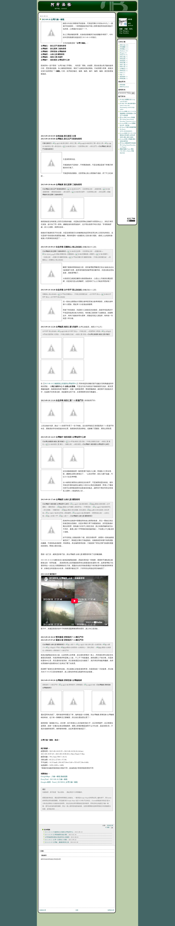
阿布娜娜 (124, 47)
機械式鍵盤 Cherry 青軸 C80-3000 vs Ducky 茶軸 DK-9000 (127, 151)
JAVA (122, 73)
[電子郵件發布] (111, 827)
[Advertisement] (127, 185)
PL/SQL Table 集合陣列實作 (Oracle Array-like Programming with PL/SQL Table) (128, 106)
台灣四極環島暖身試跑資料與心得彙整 (57, 837)
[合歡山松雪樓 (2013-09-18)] (74, 358)
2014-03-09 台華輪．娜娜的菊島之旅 (57, 842)
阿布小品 (124, 45)
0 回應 (107, 827)
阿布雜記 (124, 49)
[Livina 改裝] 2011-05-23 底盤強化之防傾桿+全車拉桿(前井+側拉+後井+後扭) (128, 135)
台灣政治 (124, 69)
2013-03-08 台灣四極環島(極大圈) (56, 834)
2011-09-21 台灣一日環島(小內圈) (56, 840)
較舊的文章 (111, 910)
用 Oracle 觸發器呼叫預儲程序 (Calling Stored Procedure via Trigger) (128, 145)
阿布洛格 (122, 85)
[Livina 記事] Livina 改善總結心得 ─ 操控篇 (128, 124)
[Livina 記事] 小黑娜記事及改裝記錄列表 (128, 140)
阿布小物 (124, 57)
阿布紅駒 (124, 78)
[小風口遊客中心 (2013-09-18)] (52, 358)
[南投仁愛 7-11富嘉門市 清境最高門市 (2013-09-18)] (52, 423)
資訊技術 (124, 76)
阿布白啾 (124, 63)
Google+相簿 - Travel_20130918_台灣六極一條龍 (59, 782)
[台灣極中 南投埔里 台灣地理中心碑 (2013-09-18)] (52, 468)
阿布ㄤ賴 (124, 65)
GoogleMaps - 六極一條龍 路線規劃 (54, 776)
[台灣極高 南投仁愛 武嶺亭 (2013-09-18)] (52, 380)
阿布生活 (124, 70)
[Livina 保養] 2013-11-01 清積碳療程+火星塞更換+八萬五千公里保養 (128, 113)
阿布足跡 (110, 825)
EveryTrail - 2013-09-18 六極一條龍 (54, 779)
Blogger (123, 53)
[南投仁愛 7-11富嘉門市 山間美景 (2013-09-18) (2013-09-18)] (74, 423)
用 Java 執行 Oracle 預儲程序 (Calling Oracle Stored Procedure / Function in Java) (128, 119)
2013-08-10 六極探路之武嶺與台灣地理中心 (60, 383)
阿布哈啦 (124, 61)
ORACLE (124, 55)
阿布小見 (124, 67)
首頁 (77, 910)
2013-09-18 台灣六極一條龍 (53, 19)
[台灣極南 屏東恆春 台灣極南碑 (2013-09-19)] (52, 712)
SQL (122, 74)
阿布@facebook (124, 87)
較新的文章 (42, 910)
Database (124, 51)
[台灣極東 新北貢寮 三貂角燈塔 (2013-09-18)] (52, 218)
